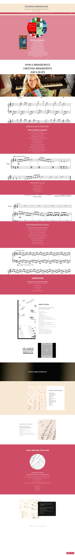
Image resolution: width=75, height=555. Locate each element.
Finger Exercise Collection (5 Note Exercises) (37, 48)
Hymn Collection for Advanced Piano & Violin (37, 47)
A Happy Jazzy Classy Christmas (32, 52)
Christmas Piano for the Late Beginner (37, 42)
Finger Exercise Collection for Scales (37, 50)
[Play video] (23, 42)
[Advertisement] (14, 2)
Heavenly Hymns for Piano (37, 56)
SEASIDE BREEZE (28, 350)
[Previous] (3, 398)
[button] (71, 13)
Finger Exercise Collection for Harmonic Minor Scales (37, 51)
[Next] (71, 398)
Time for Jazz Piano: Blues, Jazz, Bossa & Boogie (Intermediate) (37, 53)
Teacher (46, 9)
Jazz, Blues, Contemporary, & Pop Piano (37, 46)
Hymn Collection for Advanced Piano (37, 45)
